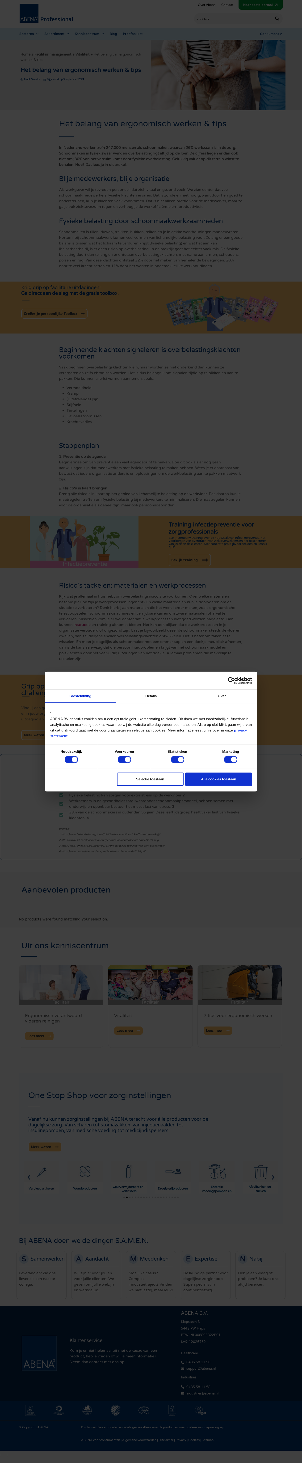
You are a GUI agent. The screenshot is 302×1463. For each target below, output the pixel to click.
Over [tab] (222, 696)
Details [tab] (151, 696)
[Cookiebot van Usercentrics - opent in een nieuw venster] (231, 680)
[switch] (124, 759)
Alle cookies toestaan (218, 779)
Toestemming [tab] (80, 696)
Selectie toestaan (150, 779)
